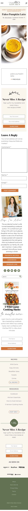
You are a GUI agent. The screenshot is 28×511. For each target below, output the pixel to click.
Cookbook (11, 260)
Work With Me (14, 485)
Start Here (13, 412)
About (14, 481)
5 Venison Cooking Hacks (14, 404)
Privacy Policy (14, 488)
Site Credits (14, 506)
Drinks (14, 378)
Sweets (14, 375)
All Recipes (13, 382)
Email (4, 183)
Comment (6, 147)
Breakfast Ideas (14, 371)
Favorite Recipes (12, 255)
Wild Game (14, 364)
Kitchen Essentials (14, 397)
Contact (14, 494)
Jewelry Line (11, 264)
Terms (14, 491)
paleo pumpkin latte (16, 75)
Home (4, 9)
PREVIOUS (16, 79)
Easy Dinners (14, 368)
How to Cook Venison (14, 401)
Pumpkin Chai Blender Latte (16, 9)
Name (4, 175)
